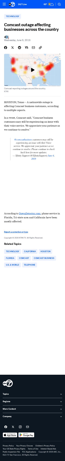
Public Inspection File (11, 452)
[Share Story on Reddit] (19, 47)
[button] (4, 4)
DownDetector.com (29, 213)
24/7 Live (22, 4)
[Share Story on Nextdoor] (26, 47)
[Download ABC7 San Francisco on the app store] (10, 434)
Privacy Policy (8, 446)
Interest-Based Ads (48, 449)
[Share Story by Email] (33, 47)
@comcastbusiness (23, 139)
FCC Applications (29, 452)
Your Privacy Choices (24, 446)
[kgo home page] (8, 383)
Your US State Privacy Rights (14, 449)
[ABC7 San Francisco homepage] (12, 4)
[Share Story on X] (12, 47)
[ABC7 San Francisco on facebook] (6, 427)
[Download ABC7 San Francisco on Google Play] (26, 434)
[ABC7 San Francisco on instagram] (20, 427)
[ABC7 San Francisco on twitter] (13, 427)
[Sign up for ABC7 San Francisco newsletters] (27, 427)
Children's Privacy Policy (45, 446)
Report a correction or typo (16, 231)
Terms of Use (33, 449)
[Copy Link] (40, 47)
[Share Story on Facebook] (5, 47)
